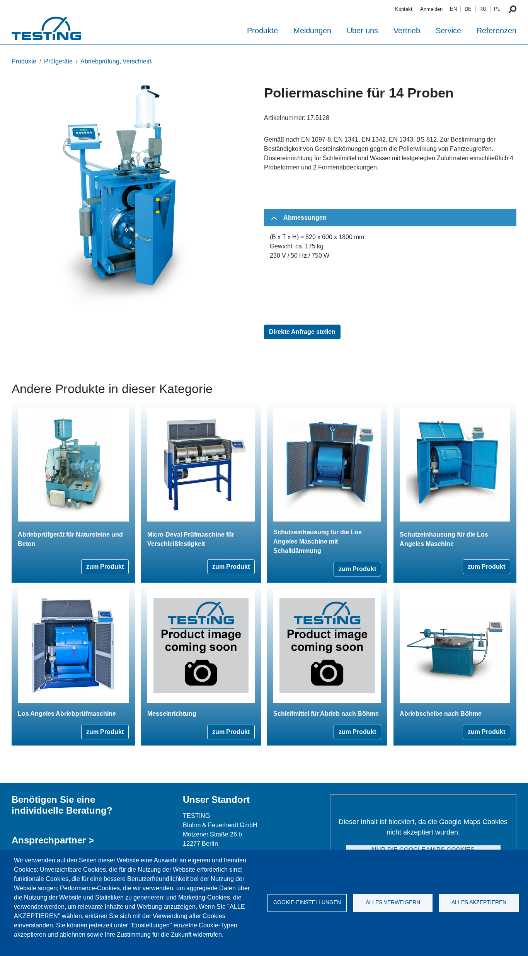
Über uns (362, 30)
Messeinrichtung (171, 713)
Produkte (262, 30)
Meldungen (312, 30)
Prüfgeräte (58, 61)
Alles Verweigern (393, 902)
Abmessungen (305, 217)
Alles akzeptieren (478, 902)
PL (497, 9)
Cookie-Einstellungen (307, 902)
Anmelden (431, 9)
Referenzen (496, 30)
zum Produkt (105, 566)
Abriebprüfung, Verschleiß (116, 61)
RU (482, 9)
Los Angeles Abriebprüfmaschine (67, 713)
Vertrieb (406, 30)
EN (453, 9)
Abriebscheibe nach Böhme (441, 713)
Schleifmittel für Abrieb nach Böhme (326, 713)
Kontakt (403, 9)
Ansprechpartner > (53, 840)
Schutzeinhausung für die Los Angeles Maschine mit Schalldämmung (317, 541)
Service (448, 30)
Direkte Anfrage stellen (302, 331)
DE (468, 9)
